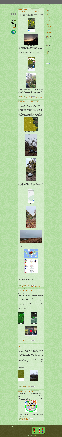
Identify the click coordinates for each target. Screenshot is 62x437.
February (48, 44)
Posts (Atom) (22, 423)
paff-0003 (32, 286)
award (25, 419)
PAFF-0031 (32, 341)
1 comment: (27, 418)
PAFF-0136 (26, 387)
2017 (47, 51)
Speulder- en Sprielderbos (40, 341)
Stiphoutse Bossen (38, 286)
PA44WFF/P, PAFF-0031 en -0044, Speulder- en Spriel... (49, 25)
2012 (20, 419)
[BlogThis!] (32, 96)
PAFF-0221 (34, 286)
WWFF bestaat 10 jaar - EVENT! (25, 391)
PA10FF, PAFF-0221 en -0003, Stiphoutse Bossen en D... (49, 22)
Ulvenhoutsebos (32, 387)
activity (22, 97)
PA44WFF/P (28, 341)
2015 (47, 53)
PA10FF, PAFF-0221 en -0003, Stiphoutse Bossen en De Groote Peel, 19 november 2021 (30, 102)
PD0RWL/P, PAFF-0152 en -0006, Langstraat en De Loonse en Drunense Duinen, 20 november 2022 (29, 10)
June (47, 39)
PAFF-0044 (35, 341)
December (48, 14)
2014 (47, 54)
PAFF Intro (12, 10)
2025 (47, 10)
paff (33, 97)
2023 (47, 12)
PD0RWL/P (40, 97)
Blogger (35, 435)
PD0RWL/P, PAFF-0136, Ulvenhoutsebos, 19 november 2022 (49, 30)
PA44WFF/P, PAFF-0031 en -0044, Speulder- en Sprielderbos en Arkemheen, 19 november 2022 (29, 291)
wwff (27, 419)
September (48, 36)
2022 (20, 97)
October (48, 35)
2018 (47, 50)
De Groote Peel (25, 286)
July (47, 38)
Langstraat (25, 97)
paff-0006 (36, 97)
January (48, 45)
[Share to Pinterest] (34, 96)
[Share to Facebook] (33, 96)
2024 (47, 11)
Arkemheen (25, 341)
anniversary (23, 419)
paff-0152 (38, 97)
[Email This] (31, 96)
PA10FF (28, 286)
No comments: (28, 96)
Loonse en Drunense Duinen (29, 97)
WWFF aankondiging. (26, 416)
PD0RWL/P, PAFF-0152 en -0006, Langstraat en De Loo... (48, 18)
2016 (47, 52)
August (48, 37)
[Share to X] (31, 418)
